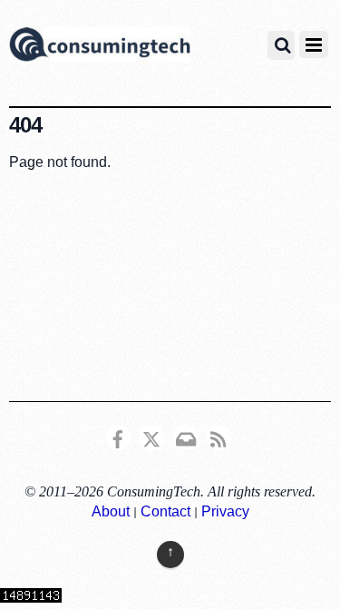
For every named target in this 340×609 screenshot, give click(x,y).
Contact (165, 511)
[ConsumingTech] (99, 47)
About (111, 511)
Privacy (225, 511)
